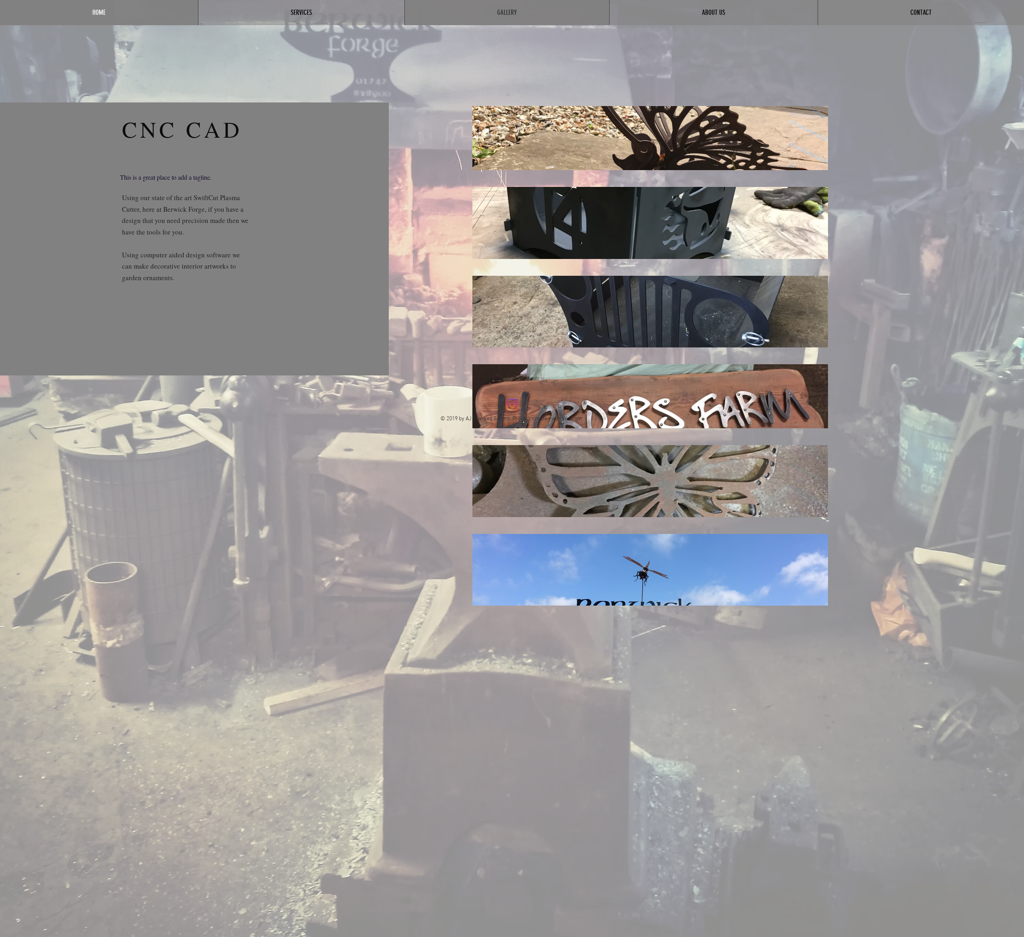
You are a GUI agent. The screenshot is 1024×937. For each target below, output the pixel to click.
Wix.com (572, 418)
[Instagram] (512, 405)
